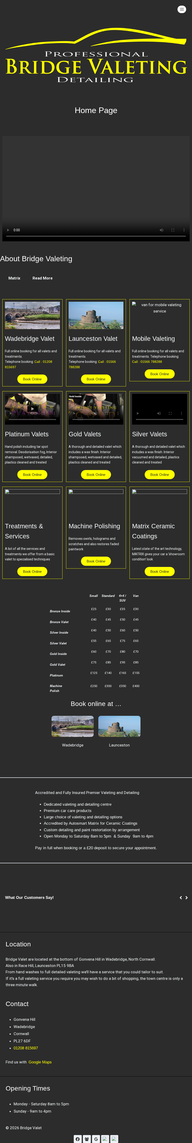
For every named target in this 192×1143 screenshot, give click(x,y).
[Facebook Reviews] (87, 1139)
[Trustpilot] (114, 1139)
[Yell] (105, 1139)
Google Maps (40, 1062)
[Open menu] (181, 9)
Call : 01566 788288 (147, 362)
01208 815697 (26, 1048)
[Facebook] (78, 1139)
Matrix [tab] (14, 278)
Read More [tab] (43, 278)
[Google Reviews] (96, 1139)
